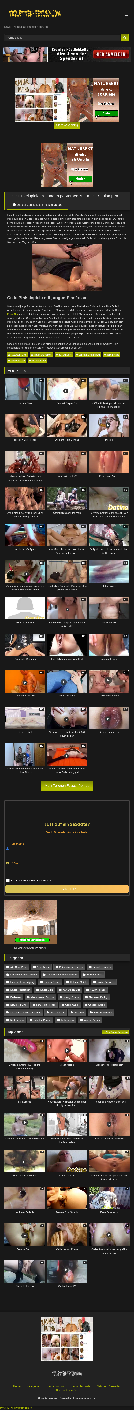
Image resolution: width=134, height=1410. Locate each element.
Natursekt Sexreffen (109, 1386)
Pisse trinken (57, 1012)
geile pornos (113, 354)
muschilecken (39, 360)
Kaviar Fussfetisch (20, 989)
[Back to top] (123, 1399)
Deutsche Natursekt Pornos (62, 974)
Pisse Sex (12, 314)
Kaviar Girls (46, 989)
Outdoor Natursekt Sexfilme (25, 1012)
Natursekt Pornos (43, 354)
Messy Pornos (71, 997)
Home (17, 1386)
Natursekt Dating (98, 997)
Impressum (25, 1407)
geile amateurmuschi (89, 354)
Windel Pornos (92, 1019)
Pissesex (79, 1012)
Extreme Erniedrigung (22, 982)
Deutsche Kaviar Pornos (23, 974)
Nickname (17, 844)
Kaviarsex (15, 997)
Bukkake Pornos (102, 967)
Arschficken (43, 967)
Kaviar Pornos (97, 989)
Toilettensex (67, 1019)
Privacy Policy (9, 1407)
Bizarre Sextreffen (67, 1390)
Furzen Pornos (52, 982)
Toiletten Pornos (42, 1019)
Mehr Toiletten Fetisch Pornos (67, 785)
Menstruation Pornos (42, 997)
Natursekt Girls (19, 354)
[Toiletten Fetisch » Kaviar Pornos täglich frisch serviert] (67, 14)
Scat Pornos (17, 1019)
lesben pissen (18, 360)
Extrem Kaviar (94, 974)
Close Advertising (67, 125)
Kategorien (33, 1386)
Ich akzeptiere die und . (33, 880)
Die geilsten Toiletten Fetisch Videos (39, 204)
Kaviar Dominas (105, 982)
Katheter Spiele (78, 982)
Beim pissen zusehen (71, 967)
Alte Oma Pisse (18, 967)
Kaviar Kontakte (71, 989)
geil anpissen (65, 354)
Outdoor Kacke (96, 1004)
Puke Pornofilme (103, 1012)
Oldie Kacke (72, 1004)
